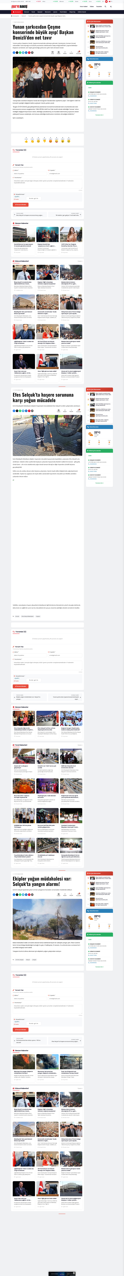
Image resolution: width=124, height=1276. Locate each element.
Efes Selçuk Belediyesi (27, 616)
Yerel (33, 12)
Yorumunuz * (18, 177)
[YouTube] (106, 1)
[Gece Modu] (111, 6)
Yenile (17, 199)
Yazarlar (99, 6)
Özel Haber (63, 12)
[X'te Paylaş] (17, 52)
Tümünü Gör (99, 115)
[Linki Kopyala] (32, 52)
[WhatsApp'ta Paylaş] (20, 52)
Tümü (79, 261)
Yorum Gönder (21, 204)
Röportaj (72, 12)
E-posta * (52, 170)
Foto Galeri (83, 6)
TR (111, 1)
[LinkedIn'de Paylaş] (26, 52)
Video (92, 6)
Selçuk (28, 959)
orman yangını (19, 959)
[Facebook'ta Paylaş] (14, 52)
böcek (17, 616)
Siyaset (40, 12)
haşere (38, 616)
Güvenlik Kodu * (20, 194)
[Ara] (105, 6)
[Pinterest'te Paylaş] (29, 52)
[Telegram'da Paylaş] (23, 52)
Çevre (55, 12)
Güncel (26, 12)
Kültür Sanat (82, 12)
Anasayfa (18, 12)
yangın (34, 959)
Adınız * (16, 170)
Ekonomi (48, 12)
